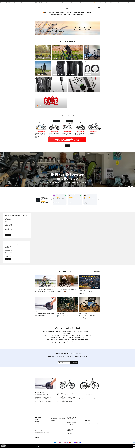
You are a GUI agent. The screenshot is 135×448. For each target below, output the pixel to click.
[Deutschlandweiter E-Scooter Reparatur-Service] (45, 383)
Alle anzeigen (97, 271)
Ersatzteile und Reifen (79, 12)
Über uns (37, 421)
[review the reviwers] (65, 195)
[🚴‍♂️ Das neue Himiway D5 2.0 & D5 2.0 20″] (67, 304)
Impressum (53, 420)
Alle (67, 145)
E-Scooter (69, 12)
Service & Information (78, 14)
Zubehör (89, 12)
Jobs (36, 428)
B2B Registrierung (38, 417)
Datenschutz (53, 422)
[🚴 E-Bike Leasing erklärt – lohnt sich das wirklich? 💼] (67, 281)
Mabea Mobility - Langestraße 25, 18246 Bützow (88, 182)
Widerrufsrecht (54, 424)
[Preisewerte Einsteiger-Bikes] (89, 383)
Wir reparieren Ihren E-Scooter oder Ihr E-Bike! (42, 433)
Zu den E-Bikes (83, 404)
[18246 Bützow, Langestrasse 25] (67, 252)
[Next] (100, 129)
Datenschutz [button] (45, 446)
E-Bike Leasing (67, 14)
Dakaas (134, 442)
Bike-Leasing (37, 423)
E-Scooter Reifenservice (56, 14)
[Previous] (129, 187)
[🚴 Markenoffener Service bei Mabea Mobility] (89, 282)
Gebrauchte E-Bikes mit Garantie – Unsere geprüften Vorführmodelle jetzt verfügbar (88, 317)
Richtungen (8, 234)
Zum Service (38, 404)
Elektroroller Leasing (39, 425)
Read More (55, 203)
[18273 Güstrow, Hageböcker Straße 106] (67, 225)
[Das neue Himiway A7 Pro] (67, 383)
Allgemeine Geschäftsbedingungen (58, 418)
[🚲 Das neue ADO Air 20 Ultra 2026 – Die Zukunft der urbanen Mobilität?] (45, 281)
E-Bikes (51, 12)
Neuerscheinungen (63, 116)
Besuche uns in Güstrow (39, 430)
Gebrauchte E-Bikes (60, 12)
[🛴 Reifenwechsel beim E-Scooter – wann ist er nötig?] (45, 303)
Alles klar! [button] (130, 446)
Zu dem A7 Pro (61, 404)
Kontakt (36, 419)
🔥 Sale (44, 12)
